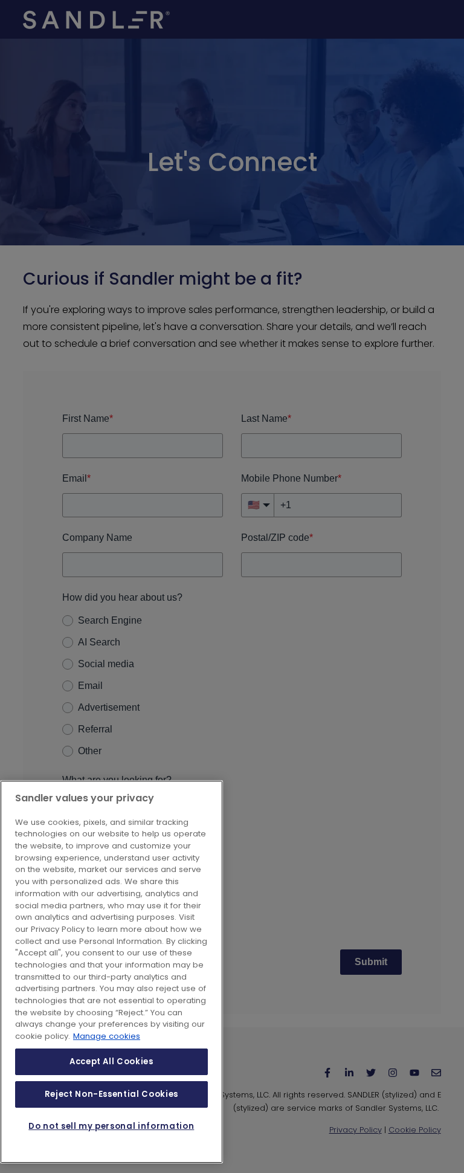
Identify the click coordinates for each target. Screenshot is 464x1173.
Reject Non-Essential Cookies (111, 1094)
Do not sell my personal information (111, 1126)
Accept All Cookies (111, 1061)
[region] (111, 971)
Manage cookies (106, 1036)
